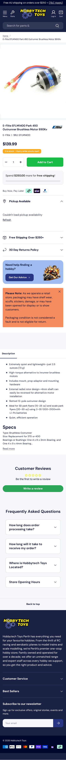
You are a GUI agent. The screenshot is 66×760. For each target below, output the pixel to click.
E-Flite (6, 135)
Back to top (33, 604)
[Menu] (5, 12)
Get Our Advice (18, 277)
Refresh (7, 219)
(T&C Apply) (56, 2)
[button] (61, 14)
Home (5, 36)
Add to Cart (45, 162)
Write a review (33, 488)
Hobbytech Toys (18, 740)
